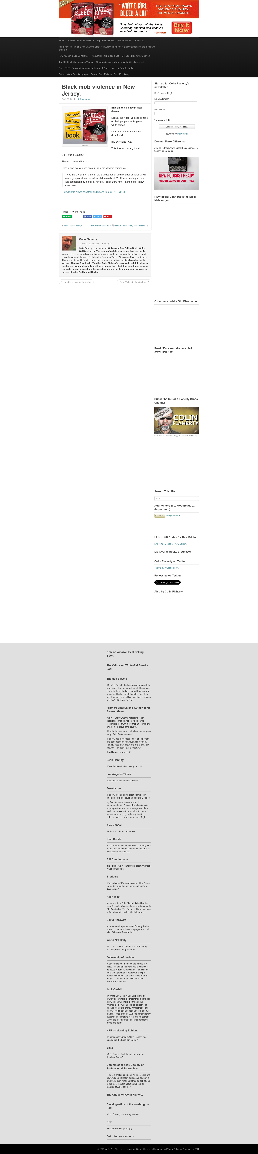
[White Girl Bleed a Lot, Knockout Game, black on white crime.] (129, 18)
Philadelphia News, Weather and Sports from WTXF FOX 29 (94, 192)
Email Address (161, 98)
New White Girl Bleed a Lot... (133, 281)
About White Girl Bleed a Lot (105, 55)
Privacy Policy (172, 1149)
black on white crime (72, 225)
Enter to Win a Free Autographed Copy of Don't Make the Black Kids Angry (94, 74)
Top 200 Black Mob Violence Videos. (76, 61)
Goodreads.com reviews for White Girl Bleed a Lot (120, 61)
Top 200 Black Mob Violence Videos (114, 40)
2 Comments (84, 98)
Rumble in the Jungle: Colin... (77, 281)
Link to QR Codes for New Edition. (170, 543)
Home (61, 40)
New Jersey (128, 225)
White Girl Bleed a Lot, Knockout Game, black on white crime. (134, 1149)
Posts (84, 243)
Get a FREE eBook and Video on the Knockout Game (84, 68)
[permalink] (146, 225)
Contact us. (139, 40)
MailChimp (182, 133)
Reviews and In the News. (79, 40)
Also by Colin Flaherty (122, 68)
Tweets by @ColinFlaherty (166, 567)
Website (95, 243)
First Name (159, 109)
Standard (187, 1149)
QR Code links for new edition (136, 55)
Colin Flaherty (86, 225)
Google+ (108, 243)
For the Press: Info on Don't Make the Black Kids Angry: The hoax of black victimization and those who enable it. (107, 48)
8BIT (197, 1149)
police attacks (139, 225)
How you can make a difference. (74, 55)
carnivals (118, 225)
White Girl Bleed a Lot (102, 225)
